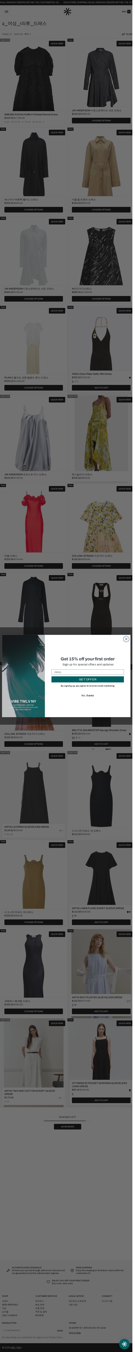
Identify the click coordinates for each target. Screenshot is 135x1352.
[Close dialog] (126, 639)
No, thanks (87, 695)
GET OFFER (87, 679)
